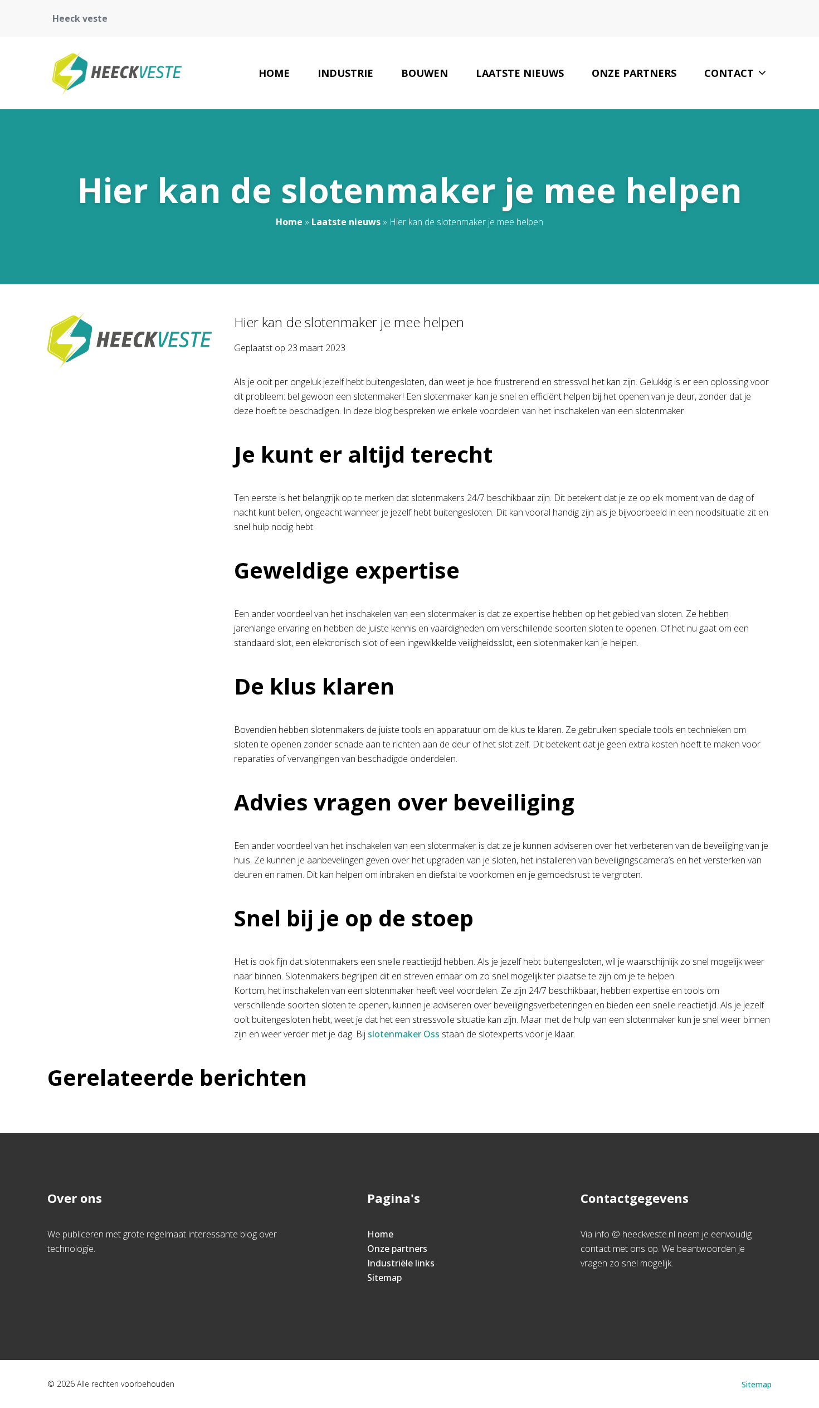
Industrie (345, 73)
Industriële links (401, 1263)
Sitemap (384, 1277)
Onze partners (634, 73)
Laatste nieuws (520, 73)
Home (274, 73)
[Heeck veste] (117, 73)
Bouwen (424, 73)
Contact (729, 73)
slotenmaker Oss (404, 1034)
